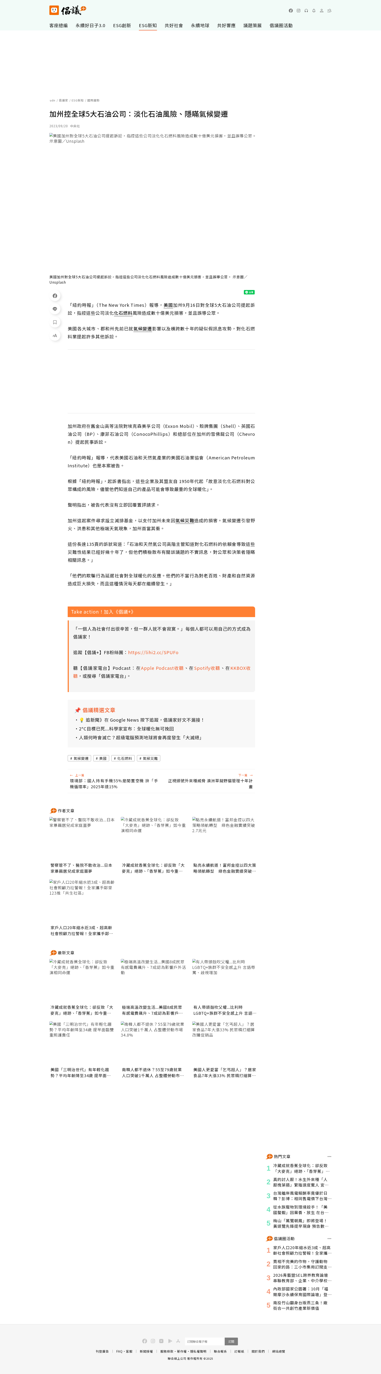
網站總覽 (278, 1351)
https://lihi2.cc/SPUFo (153, 652)
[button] (329, 10)
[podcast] (306, 10)
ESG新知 (148, 25)
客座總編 (58, 25)
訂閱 (231, 1341)
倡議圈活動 (281, 25)
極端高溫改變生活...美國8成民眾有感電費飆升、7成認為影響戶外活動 (152, 1010)
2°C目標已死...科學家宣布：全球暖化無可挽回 (126, 728)
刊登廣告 (102, 1351)
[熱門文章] (329, 1156)
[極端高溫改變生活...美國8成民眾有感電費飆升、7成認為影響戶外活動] (154, 981)
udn (52, 100)
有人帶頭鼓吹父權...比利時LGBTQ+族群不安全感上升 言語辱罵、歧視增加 (225, 1010)
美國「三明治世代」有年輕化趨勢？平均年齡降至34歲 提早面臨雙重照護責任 (80, 1072)
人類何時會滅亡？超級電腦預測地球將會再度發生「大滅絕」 (141, 737)
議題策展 (252, 25)
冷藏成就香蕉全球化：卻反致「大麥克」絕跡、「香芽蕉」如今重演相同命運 (153, 868)
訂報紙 (239, 1351)
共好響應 (226, 25)
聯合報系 (220, 1351)
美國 (103, 758)
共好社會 (174, 25)
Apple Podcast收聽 (162, 668)
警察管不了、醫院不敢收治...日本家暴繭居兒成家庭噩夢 (81, 868)
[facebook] (291, 10)
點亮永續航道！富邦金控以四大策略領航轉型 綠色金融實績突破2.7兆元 (224, 868)
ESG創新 (122, 25)
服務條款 (167, 1351)
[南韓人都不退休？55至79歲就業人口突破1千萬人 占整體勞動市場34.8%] (154, 1043)
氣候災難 (150, 758)
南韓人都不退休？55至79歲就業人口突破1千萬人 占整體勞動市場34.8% (153, 1072)
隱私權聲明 (198, 1351)
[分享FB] (54, 295)
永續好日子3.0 (90, 25)
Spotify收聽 (207, 668)
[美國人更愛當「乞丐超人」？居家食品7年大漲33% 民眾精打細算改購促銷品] (225, 1043)
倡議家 (63, 100)
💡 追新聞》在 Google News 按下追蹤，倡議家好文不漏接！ (142, 720)
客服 (129, 1351)
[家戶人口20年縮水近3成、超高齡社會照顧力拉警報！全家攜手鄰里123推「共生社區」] (82, 901)
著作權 (182, 1351)
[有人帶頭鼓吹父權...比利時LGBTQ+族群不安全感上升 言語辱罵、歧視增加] (225, 981)
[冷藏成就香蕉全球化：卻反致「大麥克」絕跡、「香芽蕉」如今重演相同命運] (154, 839)
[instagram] (298, 10)
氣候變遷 (81, 758)
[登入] (321, 10)
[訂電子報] (314, 10)
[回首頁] (67, 10)
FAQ (119, 1351)
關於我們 (258, 1351)
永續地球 (200, 25)
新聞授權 (146, 1351)
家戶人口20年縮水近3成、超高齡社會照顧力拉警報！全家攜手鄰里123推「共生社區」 (81, 930)
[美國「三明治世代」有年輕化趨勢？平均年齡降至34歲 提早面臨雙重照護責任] (82, 1043)
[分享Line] (54, 308)
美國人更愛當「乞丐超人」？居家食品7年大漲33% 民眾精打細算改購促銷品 (224, 1072)
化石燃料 (124, 758)
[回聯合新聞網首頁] (54, 10)
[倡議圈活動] (329, 1238)
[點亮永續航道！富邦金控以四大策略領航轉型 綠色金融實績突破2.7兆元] (225, 839)
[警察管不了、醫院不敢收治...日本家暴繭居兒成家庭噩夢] (82, 839)
